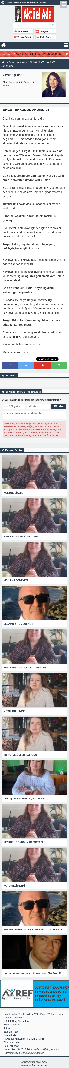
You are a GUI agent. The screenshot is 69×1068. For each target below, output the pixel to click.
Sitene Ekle (10, 1035)
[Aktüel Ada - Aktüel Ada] (34, 13)
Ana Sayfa (22, 32)
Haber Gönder (12, 1024)
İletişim (43, 32)
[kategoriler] (65, 45)
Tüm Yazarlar (11, 1045)
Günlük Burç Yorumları (16, 1021)
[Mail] (43, 98)
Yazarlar (24, 62)
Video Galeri (24, 37)
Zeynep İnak (14, 75)
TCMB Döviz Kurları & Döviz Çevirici (24, 1038)
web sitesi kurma (39, 1062)
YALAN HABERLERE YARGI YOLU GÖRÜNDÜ (39, 54)
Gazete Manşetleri (14, 1017)
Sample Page (11, 1031)
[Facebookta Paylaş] (10, 365)
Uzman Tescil (42, 1065)
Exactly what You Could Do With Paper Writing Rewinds (34, 1014)
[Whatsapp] (59, 365)
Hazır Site (26, 1062)
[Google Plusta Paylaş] (42, 365)
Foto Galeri (45, 37)
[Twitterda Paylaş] (26, 365)
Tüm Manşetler (12, 1042)
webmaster (26, 1065)
